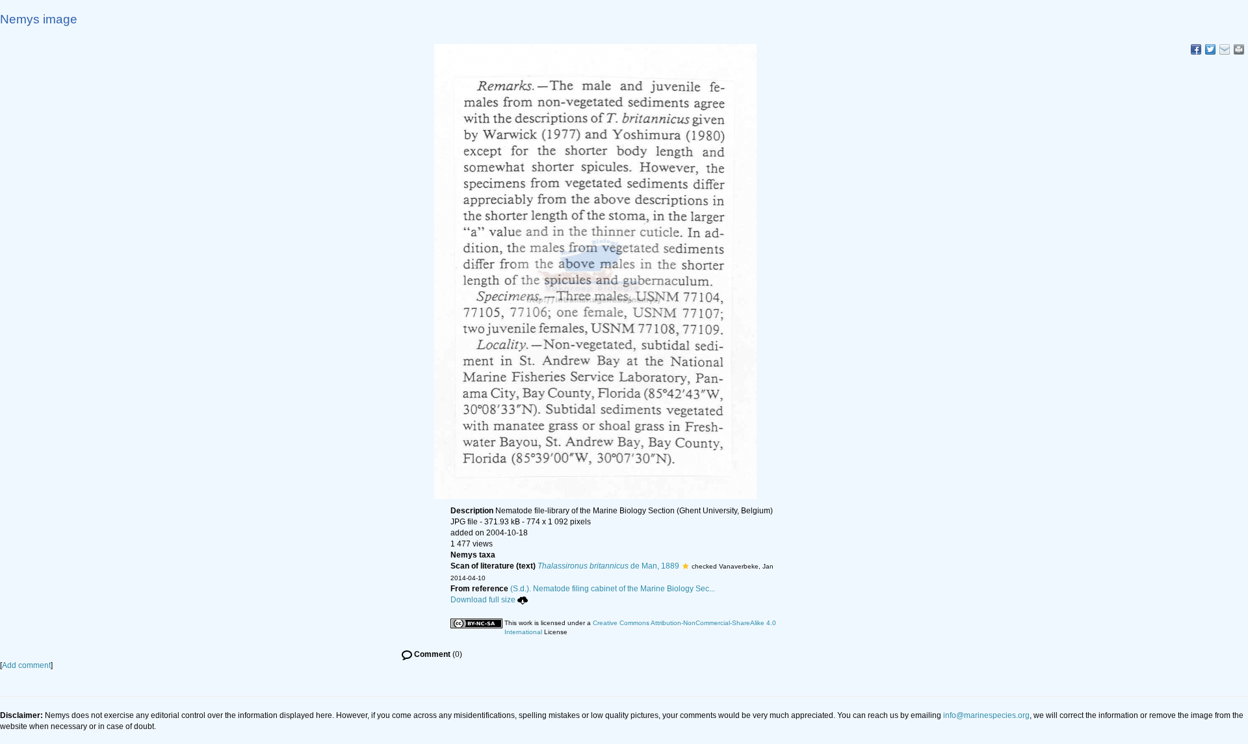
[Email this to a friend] (1239, 49)
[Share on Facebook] (1196, 49)
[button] (685, 566)
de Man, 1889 (608, 566)
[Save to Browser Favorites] (1224, 49)
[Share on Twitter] (1210, 49)
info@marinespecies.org (986, 715)
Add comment (26, 665)
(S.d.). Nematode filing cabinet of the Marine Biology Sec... (612, 588)
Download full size (482, 599)
